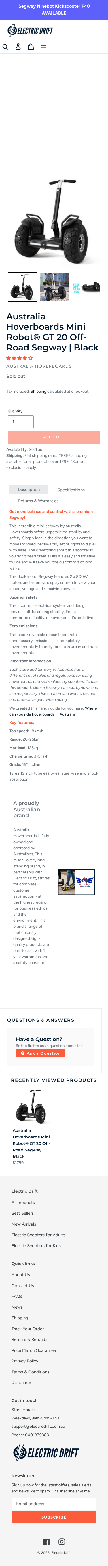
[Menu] (43, 47)
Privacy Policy (25, 1361)
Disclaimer (21, 1382)
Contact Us (23, 1285)
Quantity (15, 411)
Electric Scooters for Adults (38, 1234)
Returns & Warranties (38, 500)
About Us (21, 1274)
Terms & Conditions (30, 1372)
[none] (22, 287)
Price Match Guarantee (34, 1350)
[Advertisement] (54, 110)
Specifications (71, 489)
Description (29, 489)
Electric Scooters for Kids (36, 1245)
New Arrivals (24, 1224)
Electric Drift (61, 1553)
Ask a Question (43, 1053)
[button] (20, 358)
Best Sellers (23, 1213)
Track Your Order (28, 1328)
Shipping (38, 391)
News (17, 1307)
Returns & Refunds (29, 1339)
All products (23, 1202)
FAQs (17, 1296)
